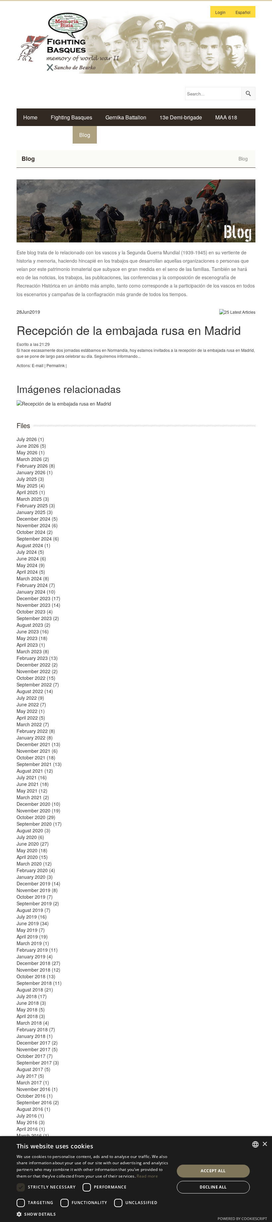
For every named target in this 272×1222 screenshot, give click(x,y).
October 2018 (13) (36, 976)
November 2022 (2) (37, 671)
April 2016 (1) (31, 1129)
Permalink (55, 365)
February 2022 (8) (36, 731)
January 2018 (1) (35, 1036)
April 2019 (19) (32, 936)
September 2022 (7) (38, 684)
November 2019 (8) (37, 890)
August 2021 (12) (35, 770)
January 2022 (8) (35, 737)
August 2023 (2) (33, 624)
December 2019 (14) (38, 883)
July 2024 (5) (30, 551)
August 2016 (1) (33, 1109)
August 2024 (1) (33, 545)
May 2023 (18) (32, 638)
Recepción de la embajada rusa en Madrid (129, 329)
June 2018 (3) (31, 1002)
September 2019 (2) (38, 903)
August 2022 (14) (35, 691)
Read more (147, 1176)
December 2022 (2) (37, 664)
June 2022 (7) (31, 704)
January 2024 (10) (36, 591)
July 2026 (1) (30, 439)
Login (220, 12)
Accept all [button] (213, 1171)
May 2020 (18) (32, 850)
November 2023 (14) (38, 605)
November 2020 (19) (38, 810)
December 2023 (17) (38, 598)
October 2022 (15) (36, 678)
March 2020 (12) (34, 863)
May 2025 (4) (31, 485)
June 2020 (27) (33, 843)
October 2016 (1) (35, 1095)
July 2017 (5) (30, 1075)
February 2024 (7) (36, 585)
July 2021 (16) (32, 777)
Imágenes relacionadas (69, 389)
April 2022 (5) (31, 717)
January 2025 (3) (35, 512)
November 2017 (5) (37, 1049)
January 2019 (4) (35, 956)
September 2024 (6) (38, 538)
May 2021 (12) (32, 790)
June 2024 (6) (31, 558)
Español (243, 12)
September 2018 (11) (39, 983)
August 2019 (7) (33, 910)
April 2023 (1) (31, 644)
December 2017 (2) (37, 1042)
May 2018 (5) (31, 1009)
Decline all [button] (213, 1187)
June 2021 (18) (33, 784)
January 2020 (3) (35, 876)
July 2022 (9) (30, 697)
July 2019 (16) (32, 916)
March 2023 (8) (33, 651)
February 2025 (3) (36, 505)
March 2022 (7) (33, 724)
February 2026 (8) (36, 465)
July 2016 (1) (30, 1115)
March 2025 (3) (33, 498)
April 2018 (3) (31, 1016)
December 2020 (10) (38, 804)
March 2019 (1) (33, 943)
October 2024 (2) (35, 532)
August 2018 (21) (35, 989)
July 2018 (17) (32, 996)
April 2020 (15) (32, 857)
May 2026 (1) (31, 452)
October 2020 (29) (36, 817)
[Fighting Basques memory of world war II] (136, 41)
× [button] (264, 1144)
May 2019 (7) (31, 930)
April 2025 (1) (31, 492)
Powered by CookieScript (242, 1218)
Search (248, 93)
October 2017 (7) (35, 1056)
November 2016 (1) (37, 1089)
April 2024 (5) (31, 571)
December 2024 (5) (37, 518)
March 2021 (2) (33, 797)
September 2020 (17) (39, 823)
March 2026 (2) (33, 459)
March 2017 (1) (33, 1082)
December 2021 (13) (38, 744)
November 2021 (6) (37, 750)
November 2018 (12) (38, 969)
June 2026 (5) (31, 445)
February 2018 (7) (36, 1029)
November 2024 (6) (37, 525)
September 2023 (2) (38, 618)
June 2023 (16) (33, 631)
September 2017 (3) (38, 1062)
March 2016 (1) (33, 1135)
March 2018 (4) (33, 1022)
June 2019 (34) (33, 923)
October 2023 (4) (35, 611)
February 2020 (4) (36, 870)
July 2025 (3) (30, 479)
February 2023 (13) (37, 658)
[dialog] (136, 1179)
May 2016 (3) (31, 1122)
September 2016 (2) (38, 1102)
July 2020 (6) (30, 837)
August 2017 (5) (33, 1069)
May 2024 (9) (31, 565)
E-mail (37, 365)
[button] (93, 1214)
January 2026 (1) (35, 472)
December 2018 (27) (38, 963)
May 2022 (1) (31, 711)
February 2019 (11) (37, 949)
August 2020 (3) (33, 830)
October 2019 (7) (35, 896)
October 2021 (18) (36, 757)
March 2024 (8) (33, 578)
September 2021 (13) (39, 764)
